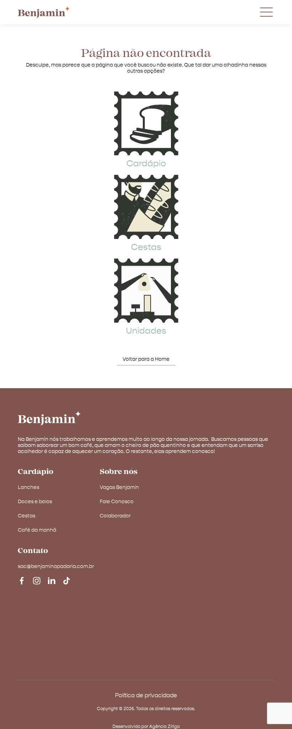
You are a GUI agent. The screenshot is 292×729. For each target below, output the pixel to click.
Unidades (146, 331)
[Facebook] (22, 580)
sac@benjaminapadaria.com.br (56, 566)
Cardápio (146, 164)
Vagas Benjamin (119, 487)
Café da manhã (37, 530)
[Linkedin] (52, 580)
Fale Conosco (117, 501)
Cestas (146, 247)
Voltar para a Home (146, 359)
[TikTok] (67, 580)
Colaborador (115, 516)
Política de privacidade (146, 696)
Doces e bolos (35, 501)
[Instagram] (37, 580)
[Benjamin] (49, 418)
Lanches (28, 487)
